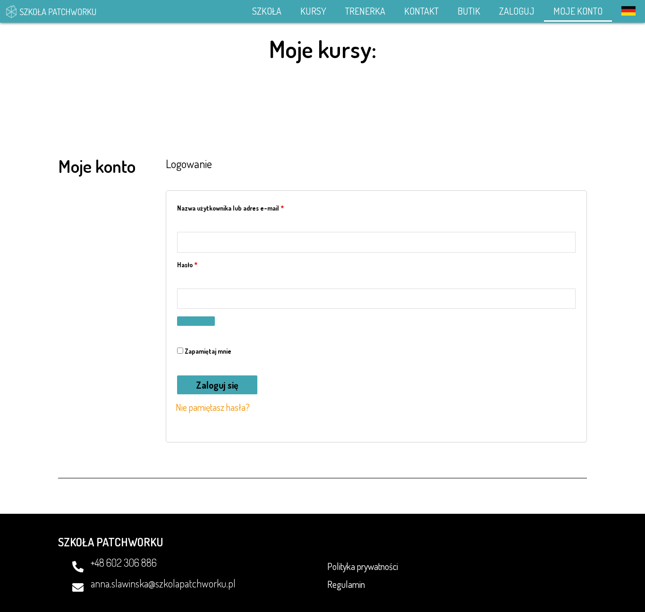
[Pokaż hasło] (196, 321)
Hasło (203, 263)
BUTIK (469, 11)
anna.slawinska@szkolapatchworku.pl (163, 583)
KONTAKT (421, 11)
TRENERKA (365, 11)
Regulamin (346, 584)
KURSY (313, 11)
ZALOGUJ (517, 11)
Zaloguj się (217, 385)
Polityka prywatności (362, 566)
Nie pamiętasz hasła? (213, 407)
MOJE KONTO (578, 11)
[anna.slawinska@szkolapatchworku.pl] (78, 587)
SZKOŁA (266, 11)
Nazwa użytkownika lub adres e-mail (246, 207)
